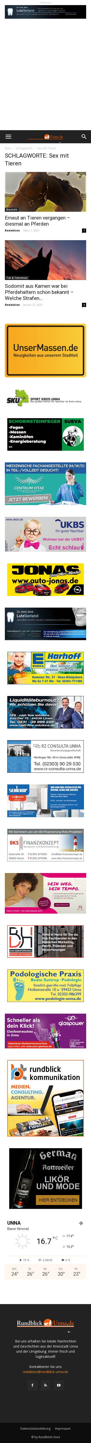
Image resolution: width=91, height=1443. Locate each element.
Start (8, 148)
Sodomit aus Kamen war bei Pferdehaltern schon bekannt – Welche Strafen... (39, 292)
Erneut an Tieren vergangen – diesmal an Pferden (37, 221)
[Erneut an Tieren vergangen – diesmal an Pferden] (45, 192)
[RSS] (45, 1385)
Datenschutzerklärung (35, 1428)
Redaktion (12, 230)
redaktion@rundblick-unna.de (45, 1371)
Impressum (63, 1428)
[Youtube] (59, 1385)
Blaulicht (11, 209)
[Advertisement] (45, 82)
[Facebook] (32, 1385)
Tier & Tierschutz (17, 278)
